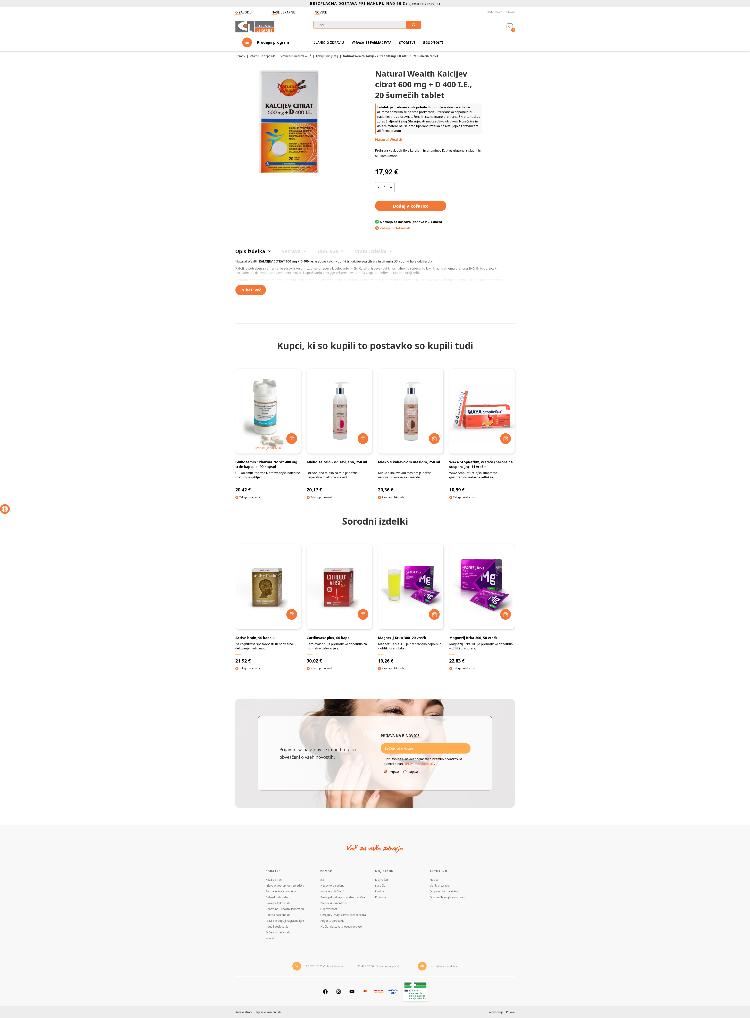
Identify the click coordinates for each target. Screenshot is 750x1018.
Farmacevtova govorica (281, 891)
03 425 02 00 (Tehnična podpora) (378, 966)
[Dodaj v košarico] (291, 438)
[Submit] (413, 25)
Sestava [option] (291, 251)
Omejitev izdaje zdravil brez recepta (343, 915)
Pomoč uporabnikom (333, 903)
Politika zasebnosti (278, 915)
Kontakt (271, 938)
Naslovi (379, 891)
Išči (322, 879)
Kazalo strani (274, 879)
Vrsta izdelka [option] (371, 251)
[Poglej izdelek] (268, 411)
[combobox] (367, 25)
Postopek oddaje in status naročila (342, 897)
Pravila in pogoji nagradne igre (285, 920)
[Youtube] (352, 991)
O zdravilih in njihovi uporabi (447, 897)
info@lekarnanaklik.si (444, 966)
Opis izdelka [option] (250, 251)
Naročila (380, 885)
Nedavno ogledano (332, 885)
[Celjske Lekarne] (254, 26)
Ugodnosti (433, 42)
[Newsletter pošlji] (465, 748)
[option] (268, 610)
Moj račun (381, 879)
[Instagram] (338, 991)
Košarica (380, 897)
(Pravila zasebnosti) (419, 764)
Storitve (407, 42)
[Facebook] (325, 991)
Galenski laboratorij (278, 897)
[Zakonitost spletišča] (415, 991)
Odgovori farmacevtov (444, 891)
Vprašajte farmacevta (372, 42)
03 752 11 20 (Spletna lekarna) (325, 966)
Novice (321, 12)
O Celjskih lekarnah (278, 932)
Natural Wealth (388, 139)
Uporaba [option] (327, 251)
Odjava (413, 772)
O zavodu (243, 12)
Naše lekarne (283, 12)
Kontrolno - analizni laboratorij (285, 909)
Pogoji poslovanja (277, 926)
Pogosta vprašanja (332, 920)
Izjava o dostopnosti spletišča (285, 885)
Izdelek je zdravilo (268, 448)
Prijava (510, 11)
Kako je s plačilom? (332, 891)
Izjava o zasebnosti (268, 1012)
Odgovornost (328, 909)
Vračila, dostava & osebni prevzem (342, 926)
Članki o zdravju (328, 42)
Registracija (494, 11)
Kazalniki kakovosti (278, 903)
